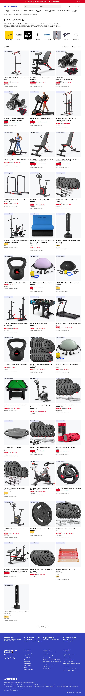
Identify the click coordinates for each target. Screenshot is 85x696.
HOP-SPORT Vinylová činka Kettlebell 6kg (15, 283)
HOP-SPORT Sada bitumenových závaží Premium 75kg (14, 488)
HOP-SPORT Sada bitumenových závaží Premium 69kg (66, 405)
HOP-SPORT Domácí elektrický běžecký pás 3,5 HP (41, 119)
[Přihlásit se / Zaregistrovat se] (76, 6)
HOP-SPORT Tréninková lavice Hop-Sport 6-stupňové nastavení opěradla (67, 159)
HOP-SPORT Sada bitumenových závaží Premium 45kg (66, 200)
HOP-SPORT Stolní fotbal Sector (38, 323)
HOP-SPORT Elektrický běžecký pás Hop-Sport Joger (68, 324)
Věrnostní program (74, 11)
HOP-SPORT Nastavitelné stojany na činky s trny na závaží (15, 324)
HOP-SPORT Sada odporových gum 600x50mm (65, 570)
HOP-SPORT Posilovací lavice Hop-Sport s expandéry (41, 78)
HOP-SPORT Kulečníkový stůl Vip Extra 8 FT (15, 405)
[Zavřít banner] (80, 2)
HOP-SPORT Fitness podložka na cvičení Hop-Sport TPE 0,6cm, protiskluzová (42, 241)
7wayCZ (18, 39)
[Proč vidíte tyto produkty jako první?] (62, 46)
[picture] (16, 63)
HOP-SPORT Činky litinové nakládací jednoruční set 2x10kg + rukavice (14, 119)
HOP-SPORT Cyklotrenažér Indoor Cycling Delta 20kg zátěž (41, 488)
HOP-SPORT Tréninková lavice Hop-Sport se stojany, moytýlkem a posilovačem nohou (16, 570)
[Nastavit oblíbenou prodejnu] (69, 6)
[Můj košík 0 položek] (79, 6)
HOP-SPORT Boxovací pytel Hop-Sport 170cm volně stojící (16, 612)
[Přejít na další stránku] (46, 626)
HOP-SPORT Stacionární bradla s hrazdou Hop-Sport (16, 78)
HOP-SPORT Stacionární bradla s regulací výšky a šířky (15, 200)
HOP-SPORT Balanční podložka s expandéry (41, 283)
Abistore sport (47, 39)
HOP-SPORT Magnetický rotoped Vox (40, 199)
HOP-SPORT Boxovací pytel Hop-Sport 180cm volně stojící (68, 241)
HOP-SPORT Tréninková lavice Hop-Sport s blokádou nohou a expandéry (41, 159)
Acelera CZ (57, 39)
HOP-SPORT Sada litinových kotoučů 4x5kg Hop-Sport (41, 570)
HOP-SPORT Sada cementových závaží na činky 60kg (41, 365)
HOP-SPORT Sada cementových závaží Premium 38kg (40, 448)
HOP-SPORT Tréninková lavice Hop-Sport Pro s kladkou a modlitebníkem (16, 241)
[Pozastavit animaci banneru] (77, 2)
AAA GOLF (28, 39)
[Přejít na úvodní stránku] (10, 6)
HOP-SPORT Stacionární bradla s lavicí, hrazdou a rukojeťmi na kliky (66, 119)
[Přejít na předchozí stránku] (38, 626)
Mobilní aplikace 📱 (66, 11)
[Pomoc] (72, 6)
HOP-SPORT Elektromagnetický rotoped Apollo (41, 405)
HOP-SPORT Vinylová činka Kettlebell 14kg (15, 364)
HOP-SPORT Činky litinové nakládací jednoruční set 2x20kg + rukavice (65, 78)
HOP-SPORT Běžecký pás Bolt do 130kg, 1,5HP (16, 159)
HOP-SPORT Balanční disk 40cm (12, 447)
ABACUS (38, 39)
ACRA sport (66, 39)
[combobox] (76, 46)
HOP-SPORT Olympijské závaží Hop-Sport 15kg (68, 488)
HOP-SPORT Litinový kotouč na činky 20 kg (41, 528)
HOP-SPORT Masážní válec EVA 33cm (65, 447)
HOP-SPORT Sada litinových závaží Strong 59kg (67, 529)
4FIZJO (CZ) (9, 39)
